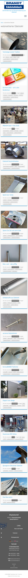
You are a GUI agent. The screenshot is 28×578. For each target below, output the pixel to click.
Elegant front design (9, 400)
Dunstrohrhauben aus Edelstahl (8, 166)
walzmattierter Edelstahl (7, 61)
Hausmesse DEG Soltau (10, 434)
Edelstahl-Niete (10, 338)
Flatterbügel (16, 95)
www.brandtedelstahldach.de (15, 560)
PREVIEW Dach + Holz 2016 (11, 126)
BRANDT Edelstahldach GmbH (12, 574)
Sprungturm (11, 470)
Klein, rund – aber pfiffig (10, 264)
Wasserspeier (14, 271)
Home (2, 22)
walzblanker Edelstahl (14, 59)
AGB (14, 565)
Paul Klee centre (7, 497)
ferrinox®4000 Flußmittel (10, 367)
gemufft (15, 57)
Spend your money (8, 195)
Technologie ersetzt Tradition (11, 52)
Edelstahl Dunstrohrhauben (11, 161)
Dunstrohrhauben (6, 130)
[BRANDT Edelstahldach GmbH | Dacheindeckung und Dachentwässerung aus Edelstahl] (14, 5)
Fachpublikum (10, 95)
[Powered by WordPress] (22, 574)
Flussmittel (21, 95)
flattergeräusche (15, 199)
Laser (18, 57)
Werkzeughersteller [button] (15, 537)
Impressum (14, 564)
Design (23, 403)
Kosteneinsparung (6, 201)
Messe (13, 128)
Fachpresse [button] (15, 533)
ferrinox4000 (5, 371)
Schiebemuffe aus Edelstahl (11, 298)
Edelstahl (7, 57)
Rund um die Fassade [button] (18, 528)
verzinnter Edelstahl (6, 59)
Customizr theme (17, 576)
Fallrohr (11, 57)
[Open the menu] (25, 16)
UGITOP (16, 166)
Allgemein (13, 55)
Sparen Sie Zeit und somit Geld (12, 230)
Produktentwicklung (19, 55)
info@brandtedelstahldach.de (15, 558)
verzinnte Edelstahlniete (10, 333)
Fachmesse (5, 95)
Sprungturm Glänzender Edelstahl (12, 466)
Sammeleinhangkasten (11, 235)
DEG (20, 437)
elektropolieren (5, 470)
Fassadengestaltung (12, 405)
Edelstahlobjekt (14, 403)
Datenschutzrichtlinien (14, 567)
